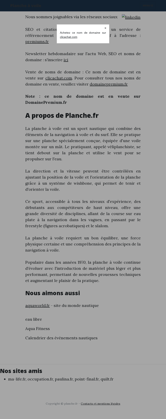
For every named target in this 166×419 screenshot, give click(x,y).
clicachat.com (68, 37)
